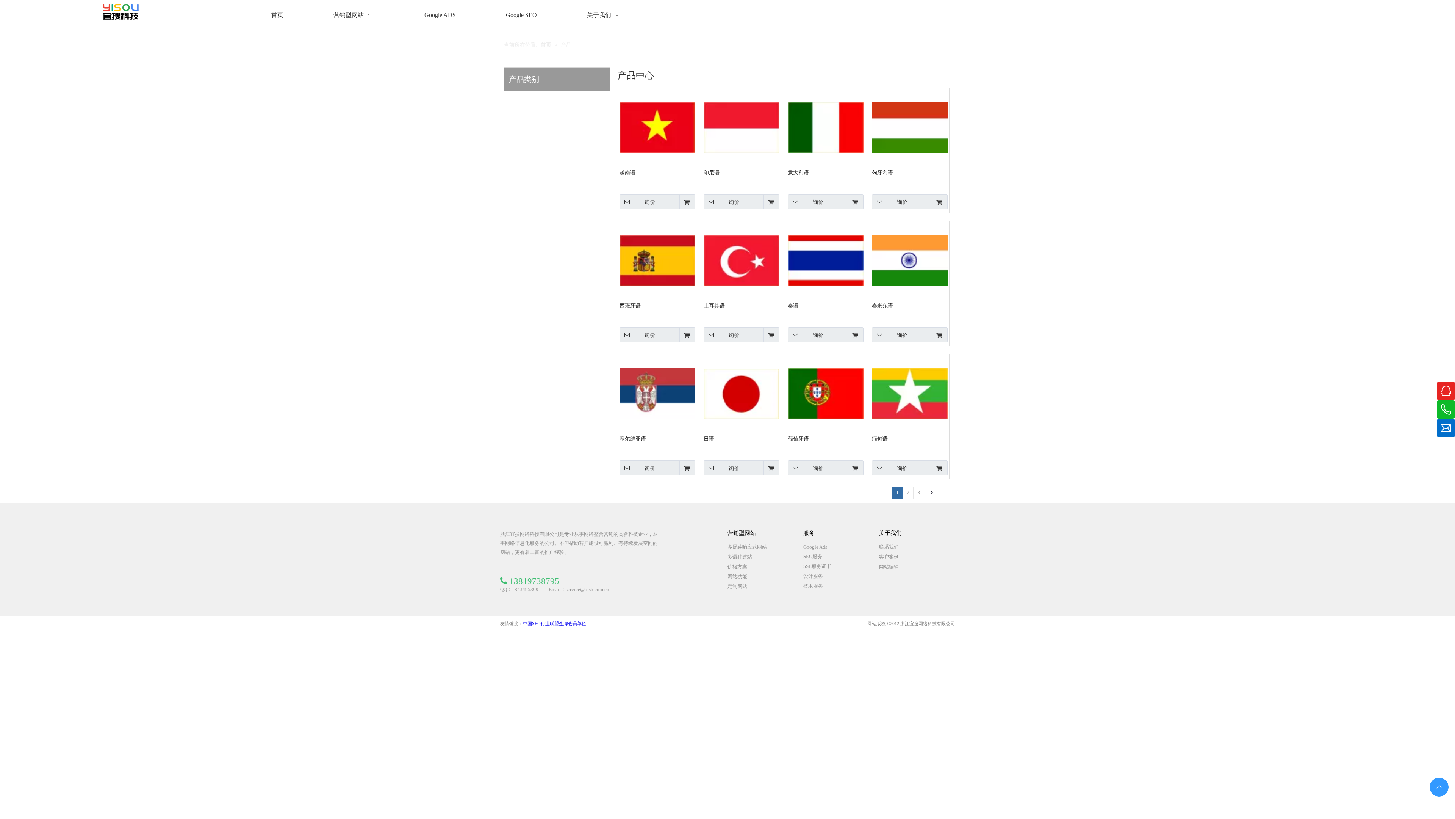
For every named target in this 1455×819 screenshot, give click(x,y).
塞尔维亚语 (633, 439)
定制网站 (737, 586)
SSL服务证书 (817, 566)
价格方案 (737, 567)
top (1439, 786)
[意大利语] (826, 127)
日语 (709, 439)
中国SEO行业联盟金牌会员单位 (554, 623)
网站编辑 (889, 567)
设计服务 (813, 576)
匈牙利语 (882, 173)
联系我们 (889, 547)
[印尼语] (741, 127)
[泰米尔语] (910, 260)
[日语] (741, 393)
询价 (650, 202)
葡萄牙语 (798, 439)
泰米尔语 (882, 306)
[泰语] (826, 260)
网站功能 (737, 576)
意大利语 (798, 173)
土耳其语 (714, 306)
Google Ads (815, 547)
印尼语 (712, 173)
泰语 (793, 306)
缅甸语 (880, 439)
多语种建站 (740, 557)
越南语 (627, 173)
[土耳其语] (741, 260)
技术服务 (813, 586)
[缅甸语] (910, 393)
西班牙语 (630, 306)
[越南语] (657, 127)
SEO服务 (812, 556)
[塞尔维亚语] (657, 393)
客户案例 (889, 557)
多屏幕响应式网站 (747, 547)
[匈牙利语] (910, 127)
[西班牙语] (657, 260)
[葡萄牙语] (826, 393)
